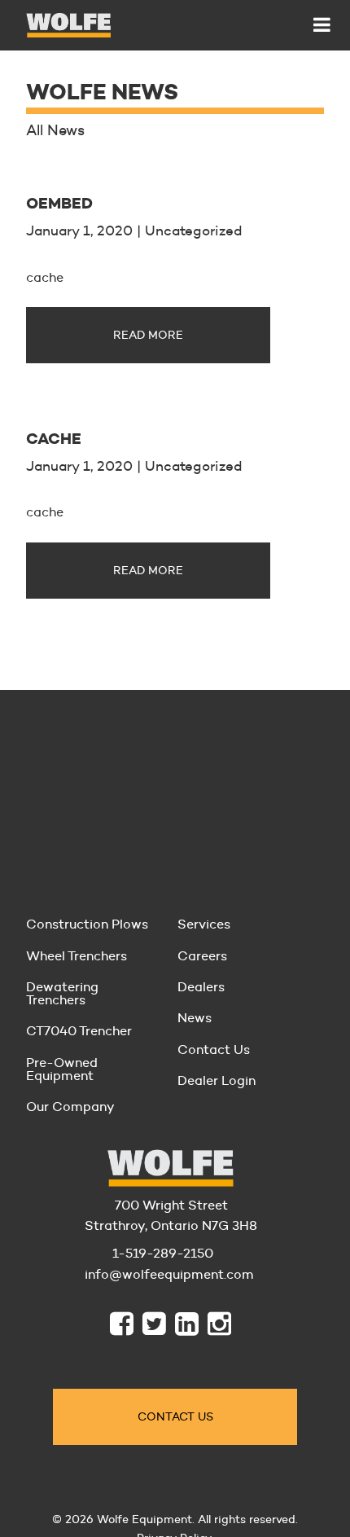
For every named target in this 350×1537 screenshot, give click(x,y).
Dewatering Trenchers (62, 993)
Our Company (70, 1106)
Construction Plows (87, 924)
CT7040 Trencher (79, 1031)
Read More (148, 334)
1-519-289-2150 (162, 1253)
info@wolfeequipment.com (163, 1274)
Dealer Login (216, 1080)
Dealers (201, 987)
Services (203, 924)
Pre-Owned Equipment (62, 1069)
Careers (202, 956)
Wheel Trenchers (76, 956)
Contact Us (213, 1049)
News (194, 1017)
